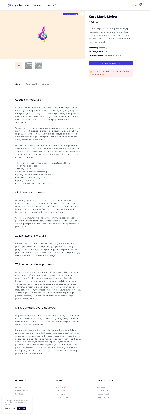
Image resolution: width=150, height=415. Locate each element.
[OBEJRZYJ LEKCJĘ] (82, 14)
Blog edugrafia (103, 387)
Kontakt (38, 5)
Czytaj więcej (10, 408)
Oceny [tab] (47, 84)
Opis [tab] (17, 84)
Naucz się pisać (103, 394)
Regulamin (19, 394)
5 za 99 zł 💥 (51, 5)
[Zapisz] (97, 22)
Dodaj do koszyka (111, 63)
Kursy (27, 5)
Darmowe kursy (62, 390)
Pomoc (18, 387)
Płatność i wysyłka (22, 390)
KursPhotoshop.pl (103, 397)
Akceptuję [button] (21, 408)
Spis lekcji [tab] (31, 84)
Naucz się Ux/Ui (103, 390)
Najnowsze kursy (62, 397)
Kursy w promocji (62, 394)
